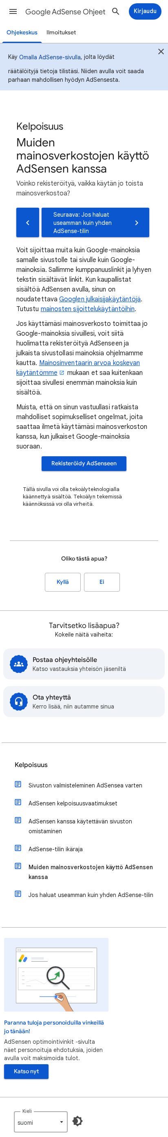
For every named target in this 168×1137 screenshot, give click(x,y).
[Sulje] (161, 53)
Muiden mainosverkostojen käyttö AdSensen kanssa (91, 872)
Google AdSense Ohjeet (65, 11)
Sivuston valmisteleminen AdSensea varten (85, 785)
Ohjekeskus (22, 32)
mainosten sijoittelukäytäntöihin (88, 309)
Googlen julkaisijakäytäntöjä (100, 299)
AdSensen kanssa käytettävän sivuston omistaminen (80, 826)
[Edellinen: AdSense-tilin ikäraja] (27, 222)
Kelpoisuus (31, 765)
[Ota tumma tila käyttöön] (77, 1121)
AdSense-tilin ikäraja (56, 849)
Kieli (27, 1111)
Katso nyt (26, 1071)
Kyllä (63, 582)
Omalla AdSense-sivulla (50, 57)
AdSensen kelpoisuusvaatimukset (73, 803)
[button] (13, 11)
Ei (101, 582)
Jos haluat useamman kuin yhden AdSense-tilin (91, 895)
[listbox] (41, 1122)
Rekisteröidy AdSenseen (84, 463)
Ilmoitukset (61, 32)
